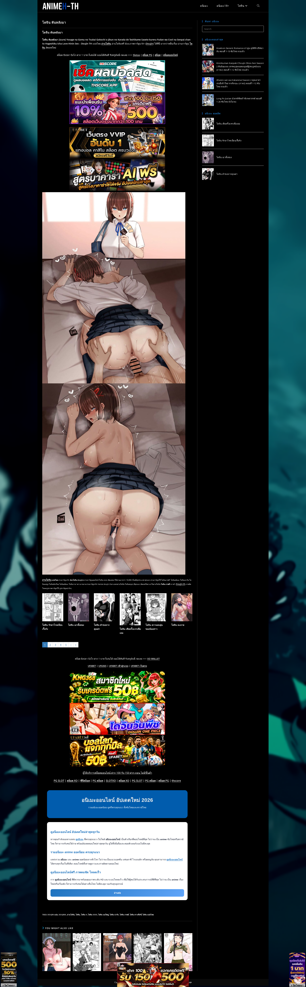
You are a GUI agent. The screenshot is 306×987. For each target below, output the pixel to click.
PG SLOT (59, 780)
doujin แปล (52, 914)
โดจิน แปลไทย (148, 914)
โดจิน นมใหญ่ (103, 914)
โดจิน (78, 914)
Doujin (149, 43)
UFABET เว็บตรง (139, 665)
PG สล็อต (98, 780)
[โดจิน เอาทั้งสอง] (208, 157)
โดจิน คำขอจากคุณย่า (227, 174)
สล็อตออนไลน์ (170, 55)
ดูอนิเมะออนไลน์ (175, 859)
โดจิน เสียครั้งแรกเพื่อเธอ (228, 123)
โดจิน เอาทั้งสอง (76, 624)
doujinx (62, 914)
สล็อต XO (72, 780)
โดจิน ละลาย (177, 624)
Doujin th (180, 584)
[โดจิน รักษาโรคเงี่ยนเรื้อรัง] (208, 140)
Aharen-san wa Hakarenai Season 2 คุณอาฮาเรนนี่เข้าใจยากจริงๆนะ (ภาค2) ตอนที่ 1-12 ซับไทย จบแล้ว (238, 83)
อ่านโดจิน (106, 43)
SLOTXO (111, 780)
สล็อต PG (147, 55)
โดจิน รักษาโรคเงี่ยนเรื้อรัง (228, 140)
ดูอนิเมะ (80, 839)
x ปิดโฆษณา (9, 985)
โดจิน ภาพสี (124, 914)
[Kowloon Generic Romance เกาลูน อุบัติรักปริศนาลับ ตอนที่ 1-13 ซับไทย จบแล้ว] (208, 50)
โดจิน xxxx (92, 914)
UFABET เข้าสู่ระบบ (118, 665)
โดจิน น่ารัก (114, 914)
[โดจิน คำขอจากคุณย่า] (208, 174)
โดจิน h (84, 914)
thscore (176, 780)
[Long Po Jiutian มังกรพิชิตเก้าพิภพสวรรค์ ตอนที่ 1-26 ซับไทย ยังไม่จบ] (208, 100)
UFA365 (102, 665)
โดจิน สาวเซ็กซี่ (136, 914)
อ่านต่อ (117, 893)
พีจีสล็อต (85, 780)
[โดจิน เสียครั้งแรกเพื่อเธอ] (208, 124)
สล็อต (158, 55)
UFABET (92, 665)
